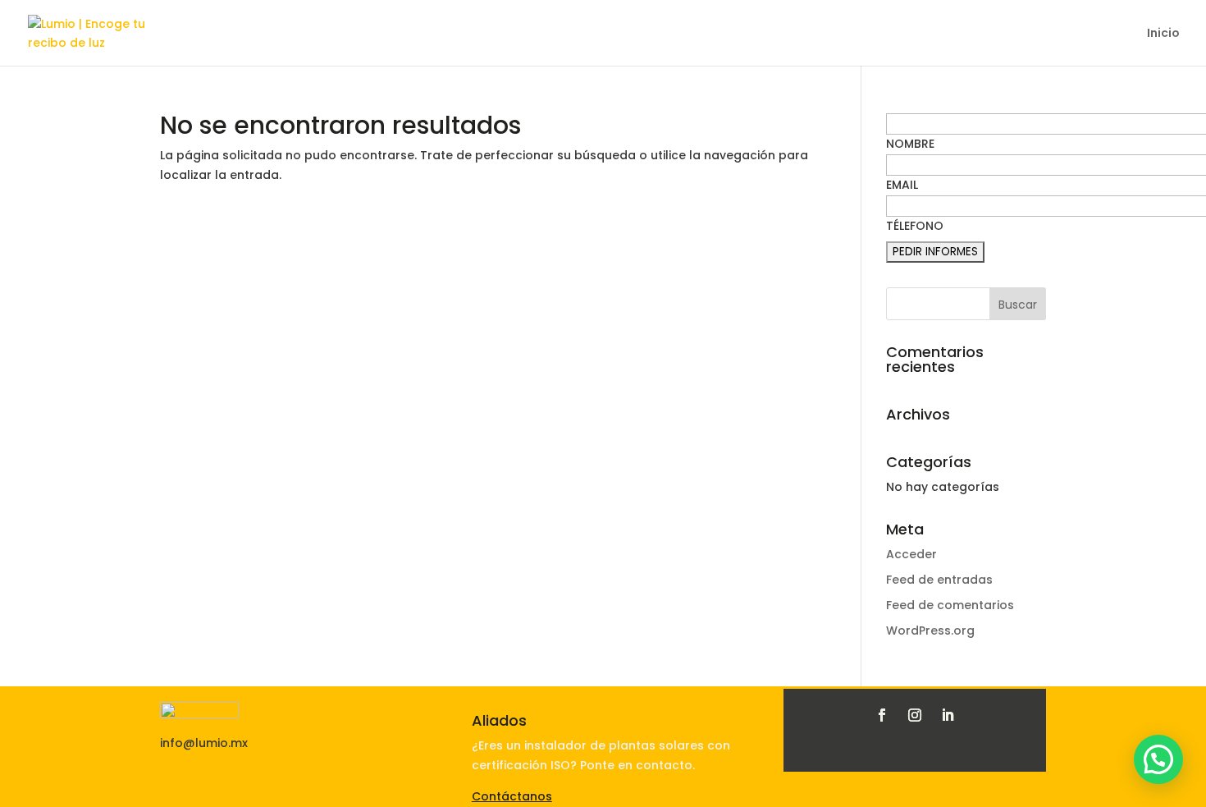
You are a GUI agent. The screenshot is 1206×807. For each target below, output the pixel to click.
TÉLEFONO (914, 226)
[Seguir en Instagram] (915, 715)
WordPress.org (930, 630)
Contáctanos (512, 796)
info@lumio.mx (204, 743)
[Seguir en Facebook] (882, 715)
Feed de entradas (939, 579)
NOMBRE (910, 143)
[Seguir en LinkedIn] (947, 715)
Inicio (1163, 34)
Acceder (911, 554)
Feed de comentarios (950, 605)
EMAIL (902, 185)
